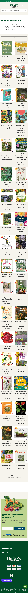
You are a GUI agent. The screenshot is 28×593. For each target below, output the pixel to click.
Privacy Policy (8, 534)
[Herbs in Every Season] (21, 195)
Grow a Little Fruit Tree (7, 104)
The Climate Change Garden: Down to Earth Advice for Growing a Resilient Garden (21, 394)
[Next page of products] (17, 474)
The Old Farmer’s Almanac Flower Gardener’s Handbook (7, 81)
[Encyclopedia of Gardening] (7, 338)
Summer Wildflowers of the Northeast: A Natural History (7, 443)
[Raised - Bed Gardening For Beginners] (21, 48)
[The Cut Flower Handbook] (21, 359)
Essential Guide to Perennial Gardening (6, 275)
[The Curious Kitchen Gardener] (7, 456)
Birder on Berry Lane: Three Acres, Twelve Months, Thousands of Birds (7, 394)
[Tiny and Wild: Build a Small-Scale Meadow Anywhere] (7, 195)
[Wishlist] (22, 5)
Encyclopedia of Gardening (7, 347)
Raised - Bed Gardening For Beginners (21, 58)
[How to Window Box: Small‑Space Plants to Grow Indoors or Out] (21, 433)
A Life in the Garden (21, 465)
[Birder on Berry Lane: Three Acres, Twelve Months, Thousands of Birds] (7, 383)
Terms (19, 592)
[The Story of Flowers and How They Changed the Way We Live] (21, 408)
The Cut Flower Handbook (21, 369)
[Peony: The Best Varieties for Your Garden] (21, 219)
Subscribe (20, 528)
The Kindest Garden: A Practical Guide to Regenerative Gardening (21, 323)
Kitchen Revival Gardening (21, 275)
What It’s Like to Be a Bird (7, 252)
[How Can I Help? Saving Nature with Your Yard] (7, 359)
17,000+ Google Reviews (17, 1)
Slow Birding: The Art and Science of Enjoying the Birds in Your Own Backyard (6, 323)
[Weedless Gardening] (7, 48)
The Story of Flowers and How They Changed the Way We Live (21, 419)
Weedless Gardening (7, 57)
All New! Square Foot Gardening (6, 126)
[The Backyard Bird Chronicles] (21, 174)
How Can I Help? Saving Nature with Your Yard (7, 369)
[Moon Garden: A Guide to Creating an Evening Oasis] (21, 242)
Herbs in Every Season (21, 204)
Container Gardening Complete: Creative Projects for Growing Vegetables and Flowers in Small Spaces (21, 129)
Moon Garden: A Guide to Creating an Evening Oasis (21, 252)
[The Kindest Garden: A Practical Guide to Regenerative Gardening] (21, 313)
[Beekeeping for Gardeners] (21, 95)
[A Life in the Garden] (21, 456)
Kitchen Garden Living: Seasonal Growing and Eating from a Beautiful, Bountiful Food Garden (7, 157)
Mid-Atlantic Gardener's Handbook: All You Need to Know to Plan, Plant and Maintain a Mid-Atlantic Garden (21, 158)
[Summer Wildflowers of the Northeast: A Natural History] (7, 433)
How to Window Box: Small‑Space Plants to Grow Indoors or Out (21, 443)
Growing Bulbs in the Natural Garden (7, 417)
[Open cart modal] (25, 5)
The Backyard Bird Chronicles (21, 183)
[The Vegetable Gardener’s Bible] (21, 71)
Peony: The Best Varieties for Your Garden (21, 229)
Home (2, 17)
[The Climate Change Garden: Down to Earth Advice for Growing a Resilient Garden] (21, 383)
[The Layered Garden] (7, 219)
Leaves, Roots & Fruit (21, 296)
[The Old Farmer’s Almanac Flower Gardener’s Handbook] (7, 71)
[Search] (25, 10)
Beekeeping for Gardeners (21, 104)
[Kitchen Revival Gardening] (21, 266)
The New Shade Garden (7, 183)
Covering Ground (21, 346)
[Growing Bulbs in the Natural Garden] (7, 408)
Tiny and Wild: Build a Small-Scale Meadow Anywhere (6, 206)
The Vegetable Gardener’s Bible (21, 81)
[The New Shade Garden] (7, 174)
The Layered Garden (7, 227)
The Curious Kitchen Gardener (7, 466)
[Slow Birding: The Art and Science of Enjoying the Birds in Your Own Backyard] (7, 313)
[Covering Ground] (21, 338)
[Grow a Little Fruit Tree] (7, 95)
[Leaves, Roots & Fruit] (21, 287)
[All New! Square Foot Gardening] (7, 116)
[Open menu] (1, 5)
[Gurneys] (14, 5)
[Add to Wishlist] (12, 53)
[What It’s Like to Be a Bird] (7, 242)
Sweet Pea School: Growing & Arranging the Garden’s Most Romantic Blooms (6, 298)
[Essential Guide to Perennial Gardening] (7, 266)
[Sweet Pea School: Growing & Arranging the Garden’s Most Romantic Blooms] (7, 287)
